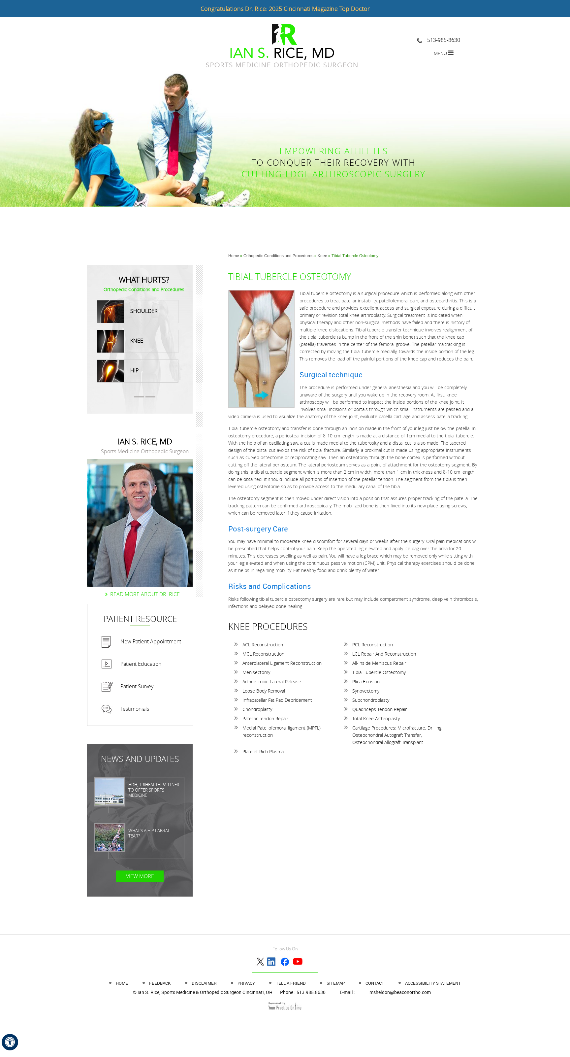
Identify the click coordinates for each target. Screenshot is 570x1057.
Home (233, 256)
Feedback (160, 983)
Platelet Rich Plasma (263, 751)
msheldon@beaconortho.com (400, 992)
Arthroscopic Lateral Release (271, 681)
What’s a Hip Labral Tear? (149, 833)
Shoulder (144, 311)
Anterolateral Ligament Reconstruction (282, 663)
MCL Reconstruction (263, 654)
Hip (134, 370)
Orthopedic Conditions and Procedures (278, 256)
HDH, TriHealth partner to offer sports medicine (153, 790)
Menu (440, 53)
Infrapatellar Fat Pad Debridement (277, 700)
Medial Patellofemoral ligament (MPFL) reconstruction (281, 731)
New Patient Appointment (150, 641)
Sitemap (336, 983)
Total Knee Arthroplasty (376, 718)
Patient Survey (136, 686)
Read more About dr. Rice (145, 594)
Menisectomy (256, 672)
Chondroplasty (257, 709)
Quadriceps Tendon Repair (379, 709)
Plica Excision (366, 681)
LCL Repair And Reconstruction (384, 654)
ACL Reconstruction (262, 644)
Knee (323, 256)
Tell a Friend (291, 983)
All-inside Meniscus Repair (379, 663)
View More (140, 876)
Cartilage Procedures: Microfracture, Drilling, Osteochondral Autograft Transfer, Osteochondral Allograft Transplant (397, 735)
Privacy (247, 983)
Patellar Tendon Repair (265, 718)
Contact (375, 983)
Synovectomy (365, 691)
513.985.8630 (311, 992)
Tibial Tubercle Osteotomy (379, 672)
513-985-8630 (443, 40)
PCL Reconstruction (372, 644)
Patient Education (140, 663)
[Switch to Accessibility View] (10, 1042)
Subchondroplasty (370, 700)
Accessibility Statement (433, 983)
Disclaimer (205, 983)
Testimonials (134, 708)
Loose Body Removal (263, 691)
